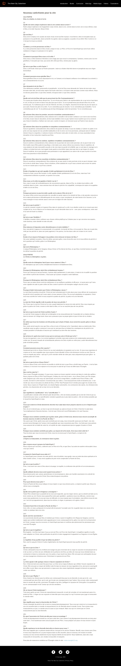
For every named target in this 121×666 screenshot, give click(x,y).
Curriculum (79, 3)
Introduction (64, 3)
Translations (114, 3)
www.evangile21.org (71, 640)
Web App (88, 3)
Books (72, 3)
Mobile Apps (97, 3)
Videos (106, 3)
